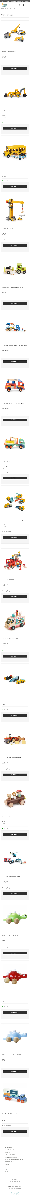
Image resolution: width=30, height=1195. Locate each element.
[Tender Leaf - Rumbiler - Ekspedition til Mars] (15, 681)
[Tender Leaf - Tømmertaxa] (15, 800)
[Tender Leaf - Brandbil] (15, 563)
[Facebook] (13, 1193)
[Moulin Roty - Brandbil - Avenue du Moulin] (15, 387)
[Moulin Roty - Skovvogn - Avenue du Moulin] (15, 445)
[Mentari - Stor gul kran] (15, 211)
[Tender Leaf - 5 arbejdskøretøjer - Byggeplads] (15, 503)
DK (2, 1)
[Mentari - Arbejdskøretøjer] (15, 35)
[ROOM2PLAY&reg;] (4, 5)
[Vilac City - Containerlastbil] (15, 1097)
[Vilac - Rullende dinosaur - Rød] (15, 978)
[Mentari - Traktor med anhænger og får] (15, 271)
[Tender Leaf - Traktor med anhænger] (15, 741)
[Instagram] (17, 1193)
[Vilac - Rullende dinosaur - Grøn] (15, 919)
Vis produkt (15, 69)
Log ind (8, 1)
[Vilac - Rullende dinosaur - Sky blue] (15, 1038)
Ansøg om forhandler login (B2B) (20, 1)
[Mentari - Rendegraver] (15, 94)
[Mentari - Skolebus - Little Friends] (15, 153)
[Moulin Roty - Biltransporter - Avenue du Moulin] (15, 329)
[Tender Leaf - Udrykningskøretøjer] (15, 859)
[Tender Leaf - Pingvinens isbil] (15, 622)
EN (5, 1)
